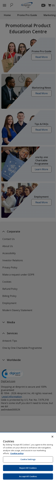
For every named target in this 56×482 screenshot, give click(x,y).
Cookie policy (17, 453)
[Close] (52, 436)
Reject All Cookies (27, 468)
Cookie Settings (28, 459)
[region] (28, 457)
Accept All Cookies (28, 476)
